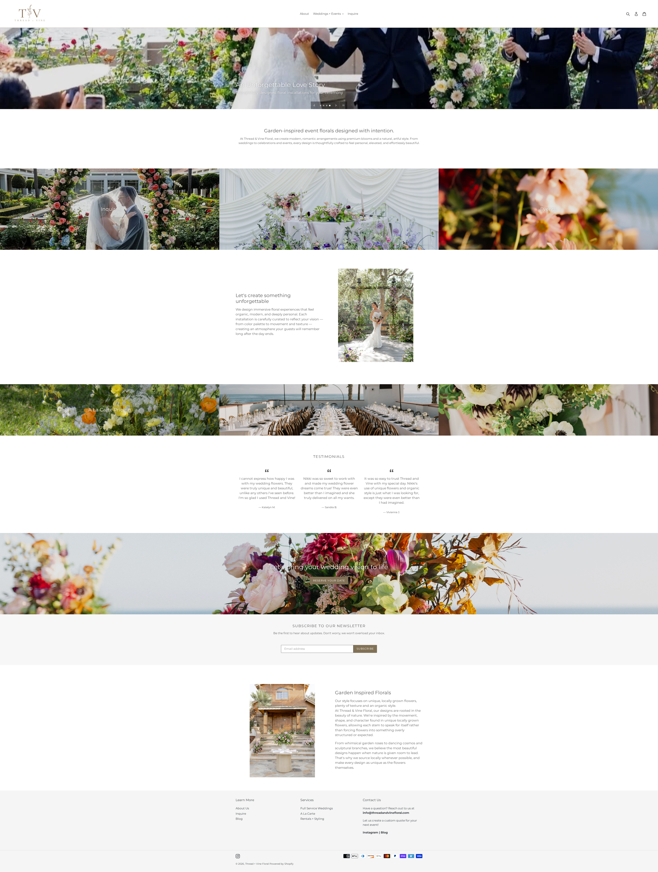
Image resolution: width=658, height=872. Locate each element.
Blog (239, 818)
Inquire (241, 813)
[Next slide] (336, 105)
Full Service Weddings (316, 808)
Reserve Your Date (329, 580)
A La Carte (307, 813)
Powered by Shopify (282, 863)
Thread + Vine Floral (257, 863)
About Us (242, 808)
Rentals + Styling (312, 818)
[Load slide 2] (324, 106)
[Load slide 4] (330, 106)
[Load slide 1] (321, 106)
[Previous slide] (314, 105)
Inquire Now (250, 90)
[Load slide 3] (327, 106)
